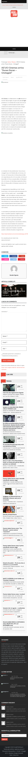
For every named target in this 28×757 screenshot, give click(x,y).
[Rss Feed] (18, 56)
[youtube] (15, 56)
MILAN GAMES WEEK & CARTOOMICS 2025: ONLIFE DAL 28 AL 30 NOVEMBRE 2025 (13, 623)
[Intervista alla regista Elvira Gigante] (9, 390)
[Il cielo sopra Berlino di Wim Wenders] (5, 675)
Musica (12, 77)
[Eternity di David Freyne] (9, 512)
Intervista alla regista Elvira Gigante (13, 392)
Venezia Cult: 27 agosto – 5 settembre (14, 608)
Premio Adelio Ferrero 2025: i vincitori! (14, 594)
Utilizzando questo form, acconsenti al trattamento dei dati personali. (11, 354)
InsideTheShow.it (18, 747)
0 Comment (5, 79)
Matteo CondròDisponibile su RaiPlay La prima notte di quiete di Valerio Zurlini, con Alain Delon (16, 709)
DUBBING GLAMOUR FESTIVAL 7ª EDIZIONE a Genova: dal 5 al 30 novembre (12, 498)
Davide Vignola (14, 275)
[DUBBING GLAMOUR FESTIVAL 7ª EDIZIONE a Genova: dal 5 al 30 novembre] (9, 494)
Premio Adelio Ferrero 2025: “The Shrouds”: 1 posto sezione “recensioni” (12, 530)
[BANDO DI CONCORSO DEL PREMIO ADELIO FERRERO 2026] (9, 405)
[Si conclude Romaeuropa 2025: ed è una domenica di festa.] (9, 442)
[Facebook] (10, 56)
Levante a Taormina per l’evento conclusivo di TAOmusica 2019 (12, 4)
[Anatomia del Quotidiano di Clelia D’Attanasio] (5, 683)
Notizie (8, 381)
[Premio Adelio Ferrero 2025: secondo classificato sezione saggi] (9, 476)
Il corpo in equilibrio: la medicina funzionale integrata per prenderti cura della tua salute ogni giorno (18, 695)
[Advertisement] (14, 32)
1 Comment (21, 493)
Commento (4, 311)
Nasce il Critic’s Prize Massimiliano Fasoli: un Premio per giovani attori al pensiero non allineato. (13, 462)
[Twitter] (12, 56)
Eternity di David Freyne (10, 514)
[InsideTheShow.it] (14, 16)
